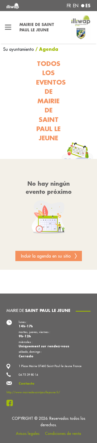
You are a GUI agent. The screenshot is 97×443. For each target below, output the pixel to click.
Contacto (26, 383)
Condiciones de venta (63, 433)
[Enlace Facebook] (11, 403)
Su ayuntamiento (19, 49)
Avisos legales (28, 433)
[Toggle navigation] (8, 27)
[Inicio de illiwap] (22, 5)
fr (69, 5)
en (75, 5)
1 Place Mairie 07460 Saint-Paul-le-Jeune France (50, 366)
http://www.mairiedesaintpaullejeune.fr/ (33, 392)
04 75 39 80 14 (28, 375)
